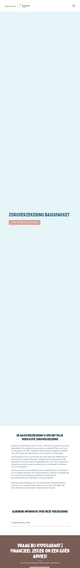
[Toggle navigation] (74, 6)
